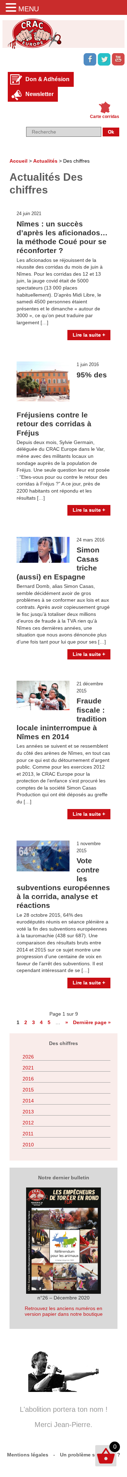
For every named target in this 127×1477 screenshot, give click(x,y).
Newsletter (39, 94)
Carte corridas (104, 116)
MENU (28, 9)
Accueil (19, 161)
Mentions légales (27, 1455)
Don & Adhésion (47, 79)
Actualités (45, 161)
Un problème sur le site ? (90, 1455)
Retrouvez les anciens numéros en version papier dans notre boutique (64, 1311)
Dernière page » (92, 1022)
